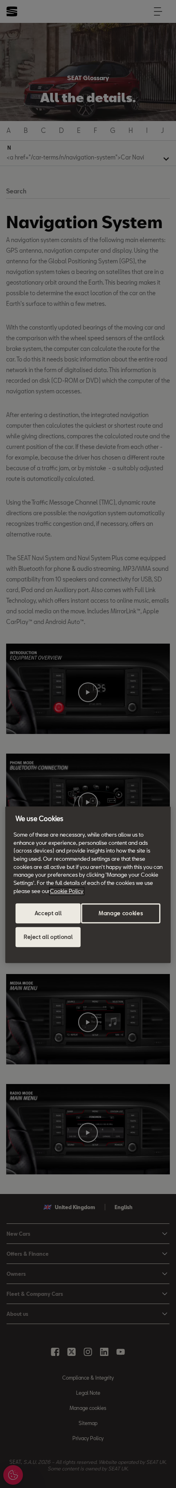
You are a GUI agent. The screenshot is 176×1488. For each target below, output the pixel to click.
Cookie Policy (66, 891)
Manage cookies (121, 913)
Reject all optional (48, 937)
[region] (88, 884)
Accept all (48, 913)
